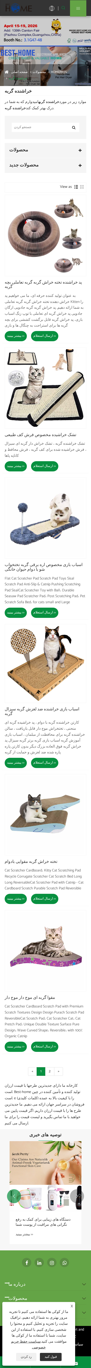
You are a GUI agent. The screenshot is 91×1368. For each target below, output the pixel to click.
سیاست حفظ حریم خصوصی (28, 1344)
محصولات (39, 72)
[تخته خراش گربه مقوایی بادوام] (45, 814)
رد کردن (26, 1357)
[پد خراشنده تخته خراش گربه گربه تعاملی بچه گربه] (45, 235)
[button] (14, 1196)
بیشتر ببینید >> (15, 336)
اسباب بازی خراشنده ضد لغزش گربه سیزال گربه (42, 711)
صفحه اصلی (19, 72)
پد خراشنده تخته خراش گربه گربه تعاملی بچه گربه (43, 285)
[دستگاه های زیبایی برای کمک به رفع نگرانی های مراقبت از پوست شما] (45, 1176)
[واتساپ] (64, 1262)
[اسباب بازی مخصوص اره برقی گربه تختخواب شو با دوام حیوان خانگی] (45, 518)
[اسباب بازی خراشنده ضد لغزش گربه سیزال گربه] (45, 663)
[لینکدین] (39, 1262)
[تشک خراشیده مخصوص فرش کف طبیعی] (45, 388)
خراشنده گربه (18, 78)
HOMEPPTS (59, 72)
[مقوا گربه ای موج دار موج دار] (45, 950)
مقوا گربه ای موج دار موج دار (30, 998)
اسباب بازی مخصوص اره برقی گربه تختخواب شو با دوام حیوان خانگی (44, 567)
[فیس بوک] (26, 1262)
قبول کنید (51, 1357)
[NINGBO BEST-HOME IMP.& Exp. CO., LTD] (19, 8)
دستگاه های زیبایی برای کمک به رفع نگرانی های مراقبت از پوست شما (43, 1222)
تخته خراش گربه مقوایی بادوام (31, 862)
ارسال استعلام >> (44, 336)
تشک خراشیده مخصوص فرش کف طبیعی (40, 435)
